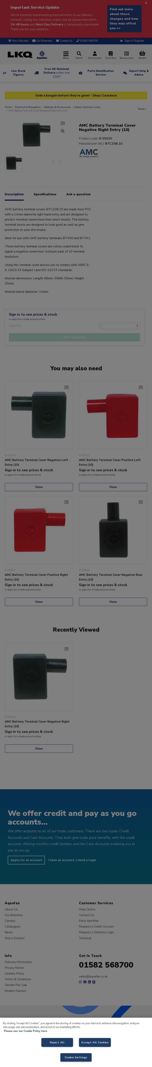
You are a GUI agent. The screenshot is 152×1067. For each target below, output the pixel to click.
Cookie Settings (76, 1057)
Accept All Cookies (95, 1042)
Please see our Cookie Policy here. (26, 1031)
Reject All (57, 1042)
